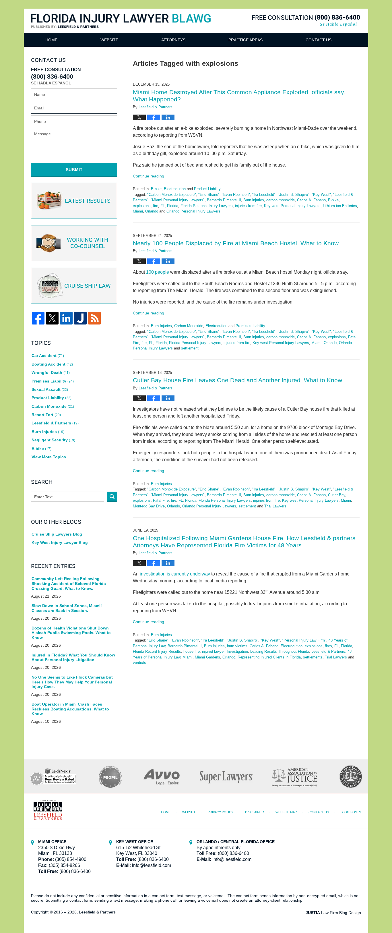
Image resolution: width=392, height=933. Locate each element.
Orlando (151, 211)
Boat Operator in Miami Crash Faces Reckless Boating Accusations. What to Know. (70, 709)
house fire (191, 651)
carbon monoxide (280, 200)
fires (328, 646)
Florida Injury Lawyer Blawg (121, 27)
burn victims (237, 646)
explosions (142, 206)
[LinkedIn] (66, 318)
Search (112, 497)
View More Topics (49, 457)
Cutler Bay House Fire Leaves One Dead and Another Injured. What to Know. (238, 380)
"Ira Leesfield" (263, 194)
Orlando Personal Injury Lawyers (193, 211)
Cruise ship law (87, 286)
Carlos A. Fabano (311, 200)
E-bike (156, 189)
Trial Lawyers (275, 506)
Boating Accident (52, 364)
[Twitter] (52, 318)
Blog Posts (351, 812)
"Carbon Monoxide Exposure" (171, 194)
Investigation (237, 651)
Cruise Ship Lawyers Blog (57, 534)
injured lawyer (213, 651)
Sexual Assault (50, 389)
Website (109, 40)
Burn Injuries (161, 326)
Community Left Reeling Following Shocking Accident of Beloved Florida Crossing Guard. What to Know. (69, 583)
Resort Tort (46, 414)
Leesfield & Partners (55, 423)
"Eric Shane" (209, 194)
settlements (313, 657)
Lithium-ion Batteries (340, 206)
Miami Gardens (207, 657)
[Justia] (80, 318)
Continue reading (148, 176)
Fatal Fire (161, 500)
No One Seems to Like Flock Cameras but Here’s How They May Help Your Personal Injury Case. (72, 682)
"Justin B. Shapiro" (293, 194)
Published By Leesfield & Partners (306, 20)
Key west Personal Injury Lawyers (292, 206)
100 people (157, 272)
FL (162, 206)
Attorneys (173, 40)
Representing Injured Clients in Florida (269, 657)
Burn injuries (253, 200)
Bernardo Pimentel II (224, 200)
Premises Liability (250, 326)
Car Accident (48, 355)
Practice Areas (245, 40)
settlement (190, 348)
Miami (138, 211)
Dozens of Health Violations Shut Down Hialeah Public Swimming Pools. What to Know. (71, 633)
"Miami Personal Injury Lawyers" (178, 200)
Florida (172, 206)
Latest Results (87, 201)
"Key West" (321, 194)
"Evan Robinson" (236, 194)
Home (51, 40)
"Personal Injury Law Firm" (304, 640)
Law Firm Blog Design (333, 912)
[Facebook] (38, 318)
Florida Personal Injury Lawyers (207, 206)
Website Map (286, 812)
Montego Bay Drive (149, 506)
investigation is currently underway (175, 573)
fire (155, 206)
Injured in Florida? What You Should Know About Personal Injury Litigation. (73, 657)
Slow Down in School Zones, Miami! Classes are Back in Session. (67, 608)
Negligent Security (53, 440)
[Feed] (94, 318)
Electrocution (175, 189)
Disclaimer (254, 812)
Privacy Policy (220, 812)
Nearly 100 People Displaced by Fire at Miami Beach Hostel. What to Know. (236, 243)
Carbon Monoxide (188, 326)
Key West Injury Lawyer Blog (60, 542)
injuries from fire (248, 206)
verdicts (139, 662)
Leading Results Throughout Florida (279, 651)
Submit (74, 169)
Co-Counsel (87, 243)
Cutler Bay (336, 495)
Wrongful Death (51, 372)
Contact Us (318, 40)
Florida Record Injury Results (157, 651)
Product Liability (207, 189)
